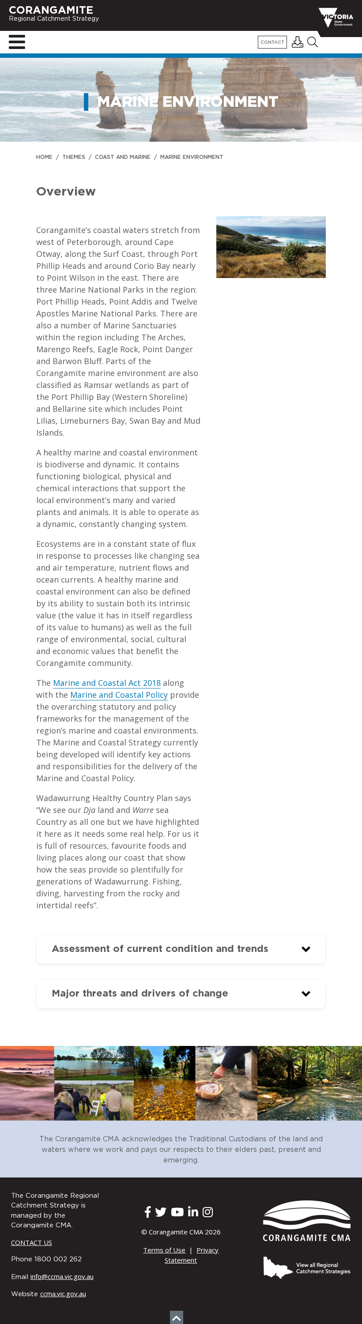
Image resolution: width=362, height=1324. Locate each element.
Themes (73, 157)
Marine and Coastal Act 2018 (107, 682)
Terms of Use (164, 1249)
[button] (181, 949)
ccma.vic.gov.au (63, 1293)
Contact (272, 43)
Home (44, 157)
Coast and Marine (123, 157)
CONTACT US (31, 1242)
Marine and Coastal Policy (119, 694)
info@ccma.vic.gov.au (62, 1276)
